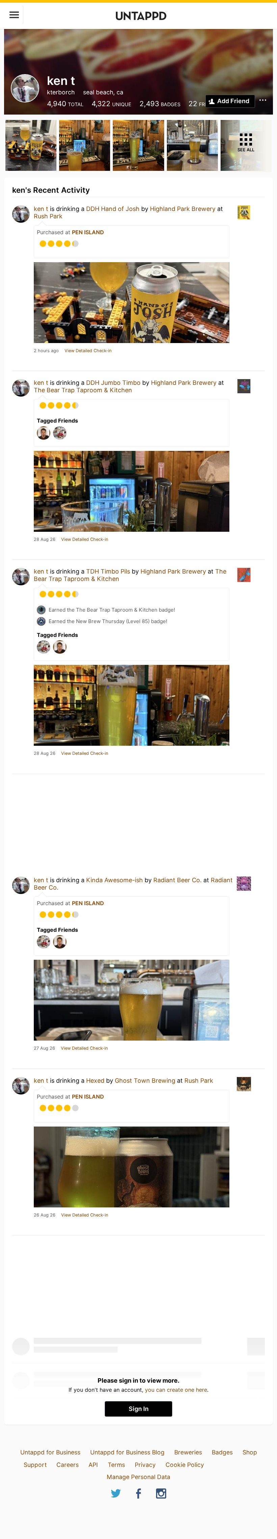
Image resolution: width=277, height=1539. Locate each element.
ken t (41, 208)
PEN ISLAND (88, 232)
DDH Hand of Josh (113, 208)
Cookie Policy (185, 1464)
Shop (250, 1452)
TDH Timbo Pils (108, 571)
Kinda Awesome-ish (114, 880)
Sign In (139, 1408)
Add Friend (233, 100)
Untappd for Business (50, 1452)
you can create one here (176, 1389)
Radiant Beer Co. (177, 880)
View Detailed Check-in (88, 350)
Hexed (95, 1080)
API (93, 1464)
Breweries (188, 1452)
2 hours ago (46, 350)
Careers (67, 1464)
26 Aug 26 (44, 1215)
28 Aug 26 (44, 539)
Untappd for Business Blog (127, 1452)
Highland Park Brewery (183, 208)
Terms (116, 1464)
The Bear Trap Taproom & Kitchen (83, 390)
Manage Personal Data (138, 1476)
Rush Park (48, 216)
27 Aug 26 (44, 1048)
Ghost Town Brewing (145, 1080)
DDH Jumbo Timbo (113, 382)
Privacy (145, 1464)
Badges (222, 1452)
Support (35, 1464)
